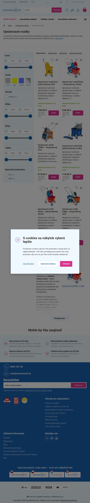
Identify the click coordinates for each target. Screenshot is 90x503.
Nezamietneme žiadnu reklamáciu (63, 341)
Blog (4, 444)
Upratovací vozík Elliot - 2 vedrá (72, 286)
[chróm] (27, 82)
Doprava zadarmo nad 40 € (19, 351)
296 (26, 61)
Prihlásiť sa (77, 385)
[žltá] (13, 82)
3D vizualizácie (50, 416)
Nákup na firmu (50, 420)
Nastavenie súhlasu (47, 264)
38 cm (12, 153)
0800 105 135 (15, 366)
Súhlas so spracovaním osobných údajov (20, 454)
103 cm (25, 109)
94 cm (26, 153)
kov (10, 174)
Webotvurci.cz (56, 497)
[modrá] (20, 82)
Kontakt (6, 438)
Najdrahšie (62, 53)
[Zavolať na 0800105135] (75, 2)
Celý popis (58, 38)
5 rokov (11, 97)
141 (12, 61)
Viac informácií (27, 264)
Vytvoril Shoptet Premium (38, 497)
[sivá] (7, 82)
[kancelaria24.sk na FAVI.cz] (6, 401)
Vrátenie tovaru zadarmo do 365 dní (64, 351)
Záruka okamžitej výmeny (55, 423)
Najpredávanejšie (75, 53)
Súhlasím (65, 264)
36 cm (12, 131)
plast (11, 178)
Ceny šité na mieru (51, 426)
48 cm (26, 131)
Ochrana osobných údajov (13, 451)
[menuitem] (9, 19)
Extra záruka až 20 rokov (18, 341)
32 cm (12, 109)
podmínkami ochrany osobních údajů (37, 390)
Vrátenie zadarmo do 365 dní (56, 406)
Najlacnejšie (51, 53)
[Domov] (3, 25)
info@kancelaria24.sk (19, 373)
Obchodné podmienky (12, 448)
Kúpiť (53, 113)
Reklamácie (23, 2)
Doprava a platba (9, 2)
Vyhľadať (56, 10)
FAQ (31, 2)
